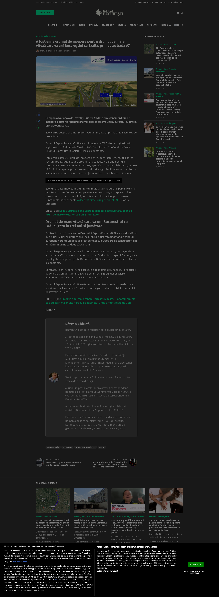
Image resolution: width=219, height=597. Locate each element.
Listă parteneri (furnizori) (107, 571)
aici (55, 580)
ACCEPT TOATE (195, 564)
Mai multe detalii (20, 561)
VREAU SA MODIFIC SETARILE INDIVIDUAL (195, 572)
